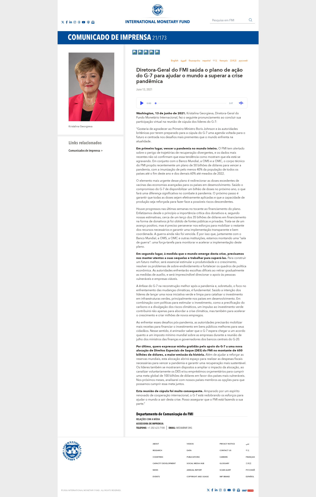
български (194, 61)
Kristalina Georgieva (80, 126)
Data (189, 450)
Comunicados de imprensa (84, 150)
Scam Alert (225, 470)
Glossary (224, 463)
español (206, 61)
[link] (134, 52)
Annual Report (194, 470)
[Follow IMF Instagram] (75, 22)
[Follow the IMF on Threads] (79, 22)
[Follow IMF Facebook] (67, 22)
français (223, 61)
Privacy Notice (227, 444)
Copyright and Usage (198, 476)
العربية (183, 61)
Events (156, 476)
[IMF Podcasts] (88, 22)
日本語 (233, 61)
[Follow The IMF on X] (208, 490)
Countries (158, 457)
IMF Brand (225, 476)
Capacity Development (164, 463)
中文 (215, 61)
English (174, 61)
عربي (247, 444)
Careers (224, 457)
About (156, 444)
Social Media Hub (195, 463)
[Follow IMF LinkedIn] (70, 22)
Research (157, 450)
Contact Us (225, 450)
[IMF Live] (248, 490)
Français (250, 457)
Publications (193, 457)
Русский (250, 470)
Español (250, 476)
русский (243, 61)
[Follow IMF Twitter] (62, 22)
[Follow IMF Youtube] (83, 22)
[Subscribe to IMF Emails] (92, 22)
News (155, 470)
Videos (190, 444)
